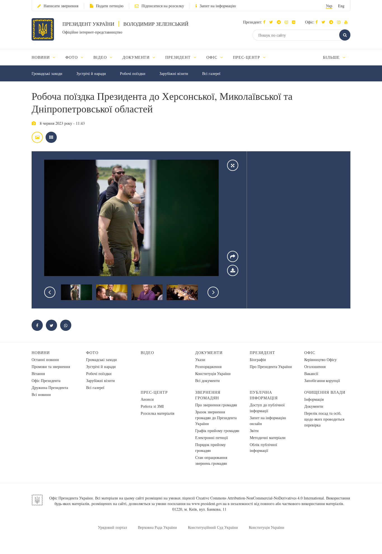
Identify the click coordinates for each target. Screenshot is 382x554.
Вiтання (38, 373)
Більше (332, 57)
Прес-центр (154, 392)
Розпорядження (208, 366)
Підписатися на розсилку (163, 5)
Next (213, 292)
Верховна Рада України (157, 527)
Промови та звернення (51, 366)
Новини (41, 352)
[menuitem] (46, 57)
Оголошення (315, 366)
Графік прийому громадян (217, 430)
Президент (262, 352)
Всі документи (207, 380)
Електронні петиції (211, 437)
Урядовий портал (112, 527)
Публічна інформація (264, 395)
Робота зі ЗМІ (152, 406)
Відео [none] (100, 57)
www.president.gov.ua (209, 503)
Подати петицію (109, 5)
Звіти (254, 430)
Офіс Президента (46, 380)
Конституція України (213, 373)
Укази (200, 359)
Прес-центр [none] (247, 57)
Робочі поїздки (132, 73)
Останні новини (45, 359)
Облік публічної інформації (263, 447)
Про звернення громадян (216, 404)
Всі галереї (211, 73)
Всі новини (41, 394)
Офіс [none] (212, 57)
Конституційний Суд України (213, 527)
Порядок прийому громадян (210, 447)
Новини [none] (41, 57)
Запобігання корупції (322, 380)
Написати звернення (61, 5)
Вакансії (311, 373)
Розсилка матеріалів (158, 413)
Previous (49, 292)
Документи (209, 352)
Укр (329, 5)
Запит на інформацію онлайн (268, 420)
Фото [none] (72, 57)
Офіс (309, 352)
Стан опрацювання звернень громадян (211, 460)
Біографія (258, 359)
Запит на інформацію (218, 5)
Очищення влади (324, 392)
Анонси (147, 399)
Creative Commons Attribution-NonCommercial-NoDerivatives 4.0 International (260, 498)
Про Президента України (271, 366)
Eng (341, 5)
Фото (92, 352)
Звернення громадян (207, 395)
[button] (272, 22)
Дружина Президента (50, 387)
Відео (147, 352)
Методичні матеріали (268, 437)
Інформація (314, 399)
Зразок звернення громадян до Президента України (216, 417)
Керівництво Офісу (320, 359)
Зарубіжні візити (173, 73)
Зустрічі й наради (91, 73)
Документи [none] (136, 57)
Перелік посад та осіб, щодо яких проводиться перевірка (324, 419)
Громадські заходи (47, 73)
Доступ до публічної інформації (267, 407)
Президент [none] (178, 57)
